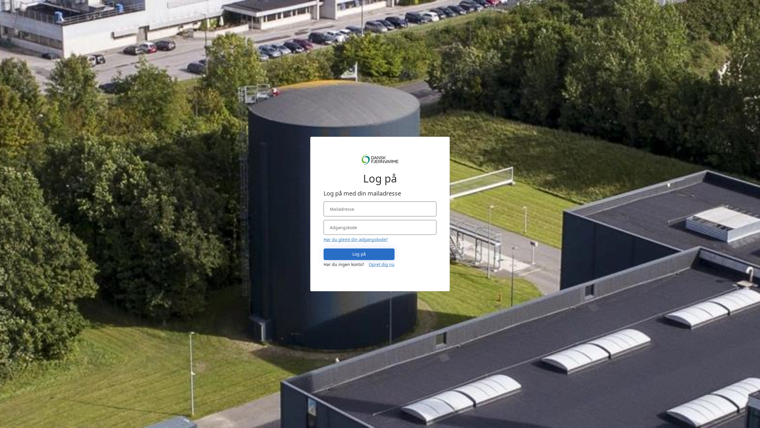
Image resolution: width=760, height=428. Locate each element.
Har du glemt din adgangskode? (356, 239)
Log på (359, 254)
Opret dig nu (382, 264)
